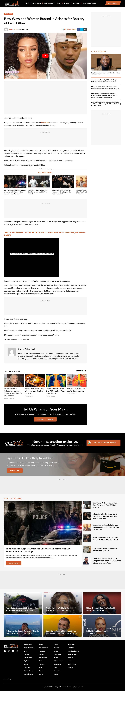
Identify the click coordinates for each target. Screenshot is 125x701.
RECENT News (45, 172)
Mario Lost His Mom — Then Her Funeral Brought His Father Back (105, 538)
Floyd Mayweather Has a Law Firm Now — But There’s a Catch (105, 74)
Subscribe (14, 470)
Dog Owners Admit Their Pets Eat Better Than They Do (106, 549)
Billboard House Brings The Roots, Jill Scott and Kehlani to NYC (100, 609)
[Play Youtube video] (45, 56)
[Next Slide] (85, 185)
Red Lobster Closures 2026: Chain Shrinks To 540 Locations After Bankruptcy (22, 609)
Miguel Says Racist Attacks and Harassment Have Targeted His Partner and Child (61, 192)
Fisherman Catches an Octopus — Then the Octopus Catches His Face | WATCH (22, 632)
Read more (15, 563)
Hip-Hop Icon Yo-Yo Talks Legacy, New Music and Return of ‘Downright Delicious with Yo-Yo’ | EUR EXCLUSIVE (106, 103)
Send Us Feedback (45, 419)
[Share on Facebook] (78, 29)
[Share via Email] (85, 29)
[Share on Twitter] (81, 29)
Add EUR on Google (70, 29)
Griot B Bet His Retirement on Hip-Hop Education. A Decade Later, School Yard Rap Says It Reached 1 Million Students (104, 95)
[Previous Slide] (6, 185)
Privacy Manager (8, 679)
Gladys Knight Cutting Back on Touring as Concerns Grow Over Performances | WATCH (105, 87)
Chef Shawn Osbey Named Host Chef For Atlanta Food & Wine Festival (37, 192)
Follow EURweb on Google (105, 443)
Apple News (8, 13)
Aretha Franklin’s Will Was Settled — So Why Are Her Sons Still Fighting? (61, 609)
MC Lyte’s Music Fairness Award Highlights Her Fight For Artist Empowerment (98, 631)
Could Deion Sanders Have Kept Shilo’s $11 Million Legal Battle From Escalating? (62, 632)
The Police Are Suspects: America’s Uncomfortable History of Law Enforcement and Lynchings (14, 192)
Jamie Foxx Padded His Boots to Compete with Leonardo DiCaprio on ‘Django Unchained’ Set (107, 560)
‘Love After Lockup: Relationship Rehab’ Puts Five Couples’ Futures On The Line (106, 527)
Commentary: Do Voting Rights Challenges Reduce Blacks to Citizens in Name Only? (104, 80)
